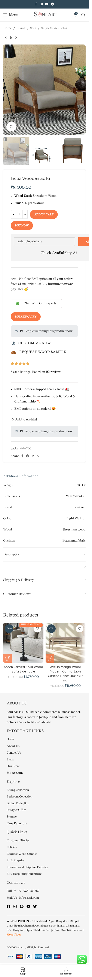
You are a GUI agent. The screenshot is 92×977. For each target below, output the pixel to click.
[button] (7, 89)
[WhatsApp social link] (38, 456)
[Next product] (16, 37)
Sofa (33, 28)
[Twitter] (35, 906)
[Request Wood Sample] (13, 352)
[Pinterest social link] (52, 4)
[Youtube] (28, 906)
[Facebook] (8, 906)
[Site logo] (44, 14)
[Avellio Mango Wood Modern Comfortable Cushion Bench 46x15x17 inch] (66, 643)
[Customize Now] (13, 343)
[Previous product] (5, 37)
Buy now (22, 225)
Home (7, 28)
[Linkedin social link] (33, 456)
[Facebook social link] (36, 4)
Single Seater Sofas (54, 28)
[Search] (83, 15)
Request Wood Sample (42, 352)
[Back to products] (10, 37)
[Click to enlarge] (11, 126)
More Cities (14, 934)
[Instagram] (15, 906)
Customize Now (34, 343)
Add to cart (43, 214)
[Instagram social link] (41, 4)
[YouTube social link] (47, 4)
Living (20, 28)
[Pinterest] (22, 906)
